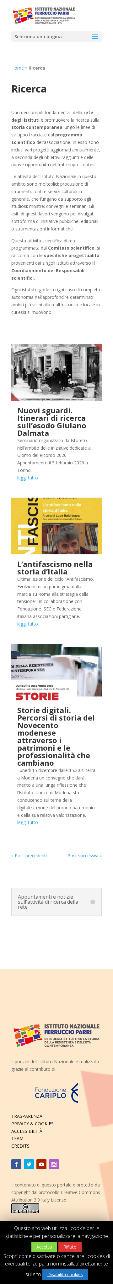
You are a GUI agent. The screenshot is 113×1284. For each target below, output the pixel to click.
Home (17, 68)
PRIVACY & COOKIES (32, 1124)
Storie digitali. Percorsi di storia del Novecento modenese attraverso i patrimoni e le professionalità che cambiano (56, 736)
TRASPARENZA (26, 1116)
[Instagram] (54, 1164)
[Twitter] (29, 1164)
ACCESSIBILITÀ (26, 1131)
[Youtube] (41, 1164)
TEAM (17, 1138)
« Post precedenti (29, 856)
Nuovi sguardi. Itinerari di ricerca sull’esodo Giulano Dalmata (51, 421)
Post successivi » (84, 856)
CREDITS (20, 1146)
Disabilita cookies (65, 1274)
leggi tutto (27, 478)
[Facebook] (16, 1164)
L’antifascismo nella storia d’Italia (55, 568)
